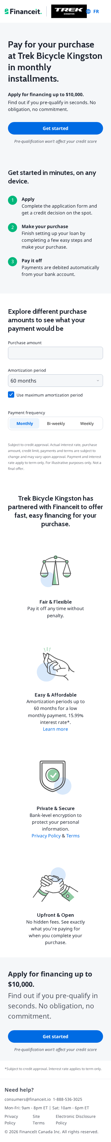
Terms (73, 836)
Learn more (55, 729)
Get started (55, 128)
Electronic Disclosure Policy (76, 1120)
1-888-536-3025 (67, 1099)
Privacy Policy (46, 836)
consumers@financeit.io (28, 1099)
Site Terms (39, 1120)
